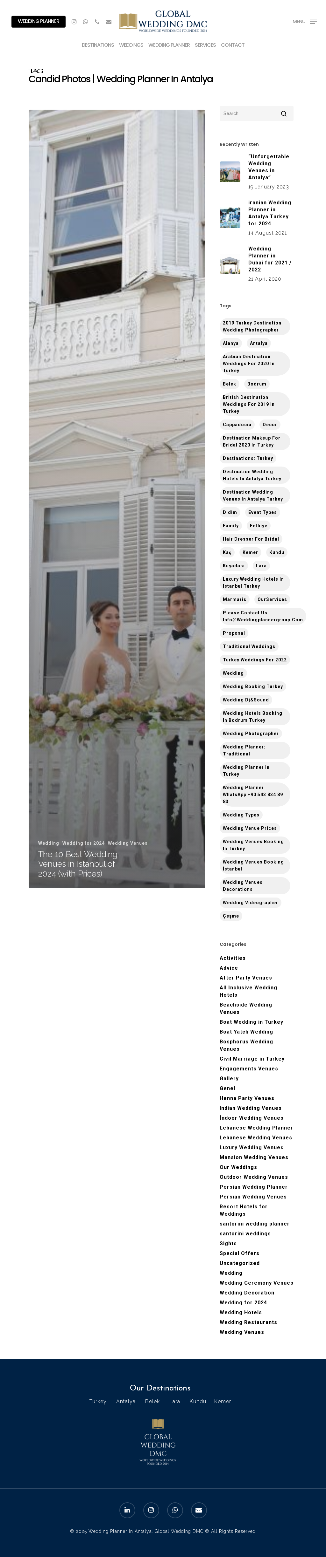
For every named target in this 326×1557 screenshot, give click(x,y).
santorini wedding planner (255, 1224)
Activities (233, 958)
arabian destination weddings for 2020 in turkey (249, 363)
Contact (232, 46)
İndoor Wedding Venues (252, 1118)
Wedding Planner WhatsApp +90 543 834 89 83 (253, 794)
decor (270, 424)
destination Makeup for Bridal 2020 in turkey (251, 441)
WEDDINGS (131, 46)
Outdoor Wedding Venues (254, 1177)
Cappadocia (237, 424)
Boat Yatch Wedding (246, 1032)
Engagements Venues (249, 1069)
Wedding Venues (128, 843)
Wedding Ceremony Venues (257, 1283)
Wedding (48, 843)
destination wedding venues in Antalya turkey (253, 495)
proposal (234, 633)
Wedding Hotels (241, 1312)
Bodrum (256, 383)
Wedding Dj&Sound (246, 699)
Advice (229, 968)
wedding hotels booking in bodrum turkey (252, 717)
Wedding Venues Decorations (243, 886)
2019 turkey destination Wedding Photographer (252, 326)
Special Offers (239, 1253)
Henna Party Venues (247, 1098)
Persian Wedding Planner (254, 1187)
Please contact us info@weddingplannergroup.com (263, 616)
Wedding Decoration (247, 1293)
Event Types (262, 512)
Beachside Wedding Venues (246, 1008)
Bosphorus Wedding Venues (246, 1045)
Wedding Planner (38, 21)
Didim (230, 512)
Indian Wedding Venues (251, 1108)
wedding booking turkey (253, 686)
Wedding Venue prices (250, 828)
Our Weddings (238, 1167)
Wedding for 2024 (83, 843)
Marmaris (234, 599)
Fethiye (258, 525)
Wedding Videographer (250, 902)
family (231, 525)
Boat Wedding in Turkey (251, 1022)
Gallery (229, 1079)
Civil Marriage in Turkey (252, 1059)
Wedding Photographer (251, 733)
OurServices (272, 599)
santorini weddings (245, 1234)
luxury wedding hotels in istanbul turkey (253, 583)
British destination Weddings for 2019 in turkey (249, 404)
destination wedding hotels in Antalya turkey (252, 475)
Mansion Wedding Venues (254, 1157)
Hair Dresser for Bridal (251, 539)
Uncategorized (240, 1263)
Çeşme (231, 915)
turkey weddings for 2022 (255, 659)
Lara (261, 565)
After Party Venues (246, 978)
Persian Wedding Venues (253, 1197)
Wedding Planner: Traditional (244, 750)
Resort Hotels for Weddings (244, 1210)
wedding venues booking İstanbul (253, 865)
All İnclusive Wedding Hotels (248, 991)
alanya (231, 343)
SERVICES (205, 46)
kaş (227, 552)
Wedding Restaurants (248, 1322)
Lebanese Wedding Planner (256, 1128)
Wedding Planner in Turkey (246, 771)
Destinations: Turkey (248, 458)
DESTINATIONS (98, 46)
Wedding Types (241, 814)
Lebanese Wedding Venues (256, 1138)
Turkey (98, 1401)
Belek (229, 383)
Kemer (250, 552)
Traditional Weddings (249, 646)
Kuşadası (234, 565)
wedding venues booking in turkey (253, 845)
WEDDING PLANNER (169, 46)
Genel (227, 1088)
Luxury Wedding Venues (252, 1147)
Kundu (276, 552)
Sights (228, 1243)
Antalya (259, 343)
